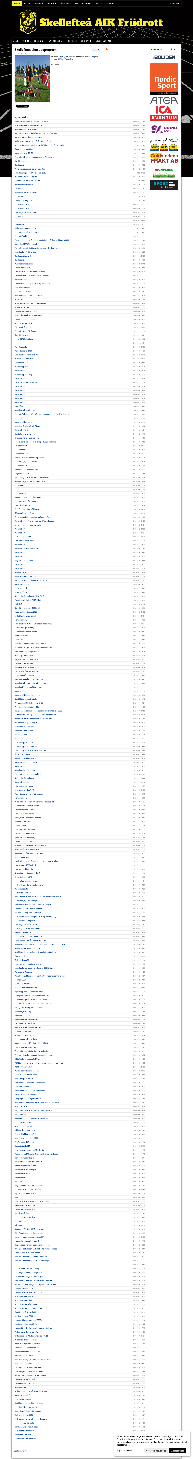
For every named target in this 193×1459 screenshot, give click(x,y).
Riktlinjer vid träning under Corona (28, 1007)
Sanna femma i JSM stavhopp (27, 1019)
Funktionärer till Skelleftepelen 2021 (29, 936)
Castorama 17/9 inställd (24, 663)
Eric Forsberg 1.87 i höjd (24, 1142)
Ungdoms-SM (20, 1114)
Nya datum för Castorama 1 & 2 (27, 873)
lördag (92, 57)
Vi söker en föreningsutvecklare (27, 707)
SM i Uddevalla (21, 347)
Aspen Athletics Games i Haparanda (29, 458)
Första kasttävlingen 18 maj (26, 1383)
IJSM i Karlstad (21, 588)
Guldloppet (19, 165)
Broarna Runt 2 (20, 398)
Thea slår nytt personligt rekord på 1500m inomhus (35, 442)
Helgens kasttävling (23, 932)
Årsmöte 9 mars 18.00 (23, 1126)
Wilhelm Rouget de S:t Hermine (27, 1344)
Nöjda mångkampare (23, 1364)
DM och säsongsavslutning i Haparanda (31, 580)
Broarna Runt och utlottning (26, 762)
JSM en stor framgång (24, 786)
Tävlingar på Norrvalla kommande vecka (31, 1419)
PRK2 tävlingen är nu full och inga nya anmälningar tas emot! (39, 1063)
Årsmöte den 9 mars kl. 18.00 (26, 1138)
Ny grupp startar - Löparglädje (27, 438)
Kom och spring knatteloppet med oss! (30, 750)
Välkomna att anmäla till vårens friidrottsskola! (33, 1280)
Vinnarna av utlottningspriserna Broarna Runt (33, 517)
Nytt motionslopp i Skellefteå (26, 469)
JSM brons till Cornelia (24, 869)
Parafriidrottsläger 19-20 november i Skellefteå (33, 647)
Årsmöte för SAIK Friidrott (25, 1439)
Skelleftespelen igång (23, 1300)
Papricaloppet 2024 (22, 367)
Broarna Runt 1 (20, 402)
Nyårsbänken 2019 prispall (25, 1170)
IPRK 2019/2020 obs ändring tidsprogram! (32, 1201)
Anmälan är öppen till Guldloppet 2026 (30, 173)
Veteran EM (19, 224)
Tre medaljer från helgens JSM (27, 671)
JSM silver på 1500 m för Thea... (27, 865)
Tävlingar (64, 3)
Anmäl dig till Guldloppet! (25, 410)
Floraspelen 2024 (22, 466)
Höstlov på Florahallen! (24, 655)
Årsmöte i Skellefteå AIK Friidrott (28, 426)
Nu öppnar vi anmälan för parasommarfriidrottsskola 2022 (38, 711)
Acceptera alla (177, 1451)
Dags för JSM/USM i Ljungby (26, 244)
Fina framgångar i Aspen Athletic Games (31, 1150)
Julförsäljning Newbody (24, 628)
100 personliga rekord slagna (26, 1047)
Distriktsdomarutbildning (25, 837)
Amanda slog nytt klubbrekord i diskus (30, 1375)
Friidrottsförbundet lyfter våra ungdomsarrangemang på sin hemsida (43, 414)
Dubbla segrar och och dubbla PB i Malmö (32, 477)
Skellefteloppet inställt (24, 742)
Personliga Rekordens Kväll (26, 924)
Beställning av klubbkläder (25, 758)
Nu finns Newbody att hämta (26, 822)
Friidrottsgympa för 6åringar (26, 901)
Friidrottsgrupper (33, 3)
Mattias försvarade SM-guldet (27, 1241)
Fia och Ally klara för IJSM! (25, 1134)
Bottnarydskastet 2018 (24, 1415)
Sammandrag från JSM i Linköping (29, 853)
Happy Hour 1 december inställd (28, 818)
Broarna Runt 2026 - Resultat (26, 177)
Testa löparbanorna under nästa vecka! (30, 644)
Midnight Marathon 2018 (24, 1431)
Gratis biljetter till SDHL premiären (28, 315)
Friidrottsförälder (21, 236)
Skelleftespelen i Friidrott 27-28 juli (29, 1308)
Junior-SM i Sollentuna (24, 339)
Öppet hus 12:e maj (22, 754)
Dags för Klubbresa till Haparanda (28, 1185)
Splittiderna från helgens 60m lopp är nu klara (33, 284)
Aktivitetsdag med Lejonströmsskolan (30, 303)
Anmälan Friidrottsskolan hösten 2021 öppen (33, 905)
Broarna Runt (20, 766)
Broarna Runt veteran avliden (26, 382)
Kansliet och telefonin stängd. (27, 1075)
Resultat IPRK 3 (21, 592)
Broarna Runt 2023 (22, 584)
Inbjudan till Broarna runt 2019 (27, 1407)
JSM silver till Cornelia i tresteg (27, 1269)
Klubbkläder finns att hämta (26, 699)
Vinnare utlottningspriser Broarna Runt (30, 169)
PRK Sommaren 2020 (23, 1067)
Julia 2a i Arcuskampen (24, 1399)
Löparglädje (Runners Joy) (25, 319)
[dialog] (152, 1443)
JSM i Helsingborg (22, 505)
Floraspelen (19, 485)
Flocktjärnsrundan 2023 (24, 541)
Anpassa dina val (124, 1450)
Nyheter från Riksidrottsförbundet (28, 1162)
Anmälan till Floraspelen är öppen (28, 295)
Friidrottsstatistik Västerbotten (27, 232)
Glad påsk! (19, 406)
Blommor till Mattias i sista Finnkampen (30, 845)
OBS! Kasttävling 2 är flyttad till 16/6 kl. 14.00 (32, 1360)
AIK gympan (19, 1225)
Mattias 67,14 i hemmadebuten (27, 1348)
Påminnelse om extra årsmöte (27, 1217)
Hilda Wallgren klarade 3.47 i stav (28, 1059)
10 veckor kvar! (21, 446)
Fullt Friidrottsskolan (23, 1031)
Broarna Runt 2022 (22, 782)
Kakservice (19, 189)
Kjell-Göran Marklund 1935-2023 (27, 608)
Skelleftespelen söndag (24, 1296)
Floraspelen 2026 (22, 204)
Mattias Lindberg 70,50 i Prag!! (27, 1316)
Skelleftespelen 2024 (23, 323)
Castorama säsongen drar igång (28, 497)
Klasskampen (20, 826)
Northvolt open (21, 735)
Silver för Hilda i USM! (23, 877)
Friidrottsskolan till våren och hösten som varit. (33, 1004)
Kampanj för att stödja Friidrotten (28, 1098)
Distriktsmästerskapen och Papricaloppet (31, 121)
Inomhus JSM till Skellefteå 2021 (28, 1189)
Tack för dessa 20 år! (23, 960)
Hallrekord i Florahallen (24, 731)
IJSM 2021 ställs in (22, 984)
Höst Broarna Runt (22, 857)
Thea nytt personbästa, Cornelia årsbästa (31, 1051)
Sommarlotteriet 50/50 (24, 153)
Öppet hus (19, 738)
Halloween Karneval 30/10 (25, 228)
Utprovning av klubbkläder (25, 1193)
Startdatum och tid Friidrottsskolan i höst (31, 1043)
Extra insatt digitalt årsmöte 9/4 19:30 (30, 272)
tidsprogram (63, 57)
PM (70, 57)
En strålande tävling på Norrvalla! (28, 509)
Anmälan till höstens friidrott (26, 129)
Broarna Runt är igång (23, 1395)
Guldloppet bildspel (23, 256)
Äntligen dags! (20, 572)
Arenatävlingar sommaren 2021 (27, 948)
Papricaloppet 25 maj (23, 375)
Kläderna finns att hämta (24, 513)
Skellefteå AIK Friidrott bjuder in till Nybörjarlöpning (35, 916)
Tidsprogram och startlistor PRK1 (28, 928)
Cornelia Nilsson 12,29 (24, 1288)
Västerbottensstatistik (24, 264)
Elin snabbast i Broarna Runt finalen (29, 1367)
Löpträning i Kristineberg (25, 1209)
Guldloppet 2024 (21, 363)
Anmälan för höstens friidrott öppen (29, 687)
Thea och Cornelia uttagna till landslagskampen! (34, 1055)
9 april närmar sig (22, 418)
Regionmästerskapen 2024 (25, 311)
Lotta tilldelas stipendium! (25, 616)
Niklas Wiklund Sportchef (25, 1205)
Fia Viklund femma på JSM (25, 1023)
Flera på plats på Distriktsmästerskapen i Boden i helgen (37, 248)
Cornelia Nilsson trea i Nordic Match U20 (31, 1257)
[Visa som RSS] (107, 50)
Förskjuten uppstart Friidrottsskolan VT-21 (32, 996)
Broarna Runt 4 (20, 390)
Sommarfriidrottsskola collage (27, 695)
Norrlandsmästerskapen (24, 778)
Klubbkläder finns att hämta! (26, 632)
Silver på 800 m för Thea (24, 1035)
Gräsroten (19, 299)
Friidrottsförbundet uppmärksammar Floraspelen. (35, 157)
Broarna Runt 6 (20, 379)
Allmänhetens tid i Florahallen (26, 810)
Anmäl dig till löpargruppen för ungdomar (31, 683)
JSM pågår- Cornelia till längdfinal (28, 1273)
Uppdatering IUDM (22, 1146)
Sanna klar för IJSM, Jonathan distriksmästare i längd (36, 1154)
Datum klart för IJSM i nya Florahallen (30, 1091)
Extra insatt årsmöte (23, 327)
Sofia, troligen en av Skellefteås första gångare (34, 141)
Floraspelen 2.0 (21, 620)
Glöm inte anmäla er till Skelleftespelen (30, 679)
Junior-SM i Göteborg (23, 1122)
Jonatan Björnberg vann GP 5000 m (29, 1292)
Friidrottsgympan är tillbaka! (26, 462)
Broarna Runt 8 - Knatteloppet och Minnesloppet (34, 521)
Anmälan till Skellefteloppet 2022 (28, 770)
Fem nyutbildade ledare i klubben (28, 774)
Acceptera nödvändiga (156, 1451)
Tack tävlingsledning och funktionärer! (30, 885)
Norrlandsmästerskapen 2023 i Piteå (29, 596)
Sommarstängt (21, 691)
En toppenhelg (20, 450)
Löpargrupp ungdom (23, 200)
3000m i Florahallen (22, 268)
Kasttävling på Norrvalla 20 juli (27, 1312)
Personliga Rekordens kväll (26, 193)
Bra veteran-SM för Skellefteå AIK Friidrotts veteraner (36, 133)
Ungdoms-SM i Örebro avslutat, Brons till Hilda (33, 1110)
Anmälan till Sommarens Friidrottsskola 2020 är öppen (37, 1102)
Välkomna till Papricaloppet (26, 723)
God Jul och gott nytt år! (24, 814)
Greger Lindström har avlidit (26, 988)
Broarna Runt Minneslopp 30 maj (28, 549)
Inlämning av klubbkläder (25, 829)
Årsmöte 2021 (20, 980)
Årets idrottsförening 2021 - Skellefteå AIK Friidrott (35, 715)
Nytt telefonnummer (23, 1015)
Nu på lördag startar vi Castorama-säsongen (33, 1245)
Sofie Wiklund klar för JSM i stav (28, 1352)
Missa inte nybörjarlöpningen (26, 881)
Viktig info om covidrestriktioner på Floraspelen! (34, 802)
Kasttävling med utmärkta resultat (28, 909)
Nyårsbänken (20, 1178)
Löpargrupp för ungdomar (25, 841)
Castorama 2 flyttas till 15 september (29, 1229)
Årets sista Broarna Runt (24, 727)
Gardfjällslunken (21, 335)
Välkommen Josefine (23, 972)
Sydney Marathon (22, 307)
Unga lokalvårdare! (22, 1213)
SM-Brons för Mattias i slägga (27, 849)
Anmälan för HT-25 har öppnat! (27, 252)
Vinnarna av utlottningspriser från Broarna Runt (33, 719)
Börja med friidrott (22, 473)
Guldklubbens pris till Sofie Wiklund (29, 1403)
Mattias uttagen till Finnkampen (27, 1253)
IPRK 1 (17, 1197)
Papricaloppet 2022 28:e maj (26, 746)
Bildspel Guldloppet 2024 (25, 359)
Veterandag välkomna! (24, 185)
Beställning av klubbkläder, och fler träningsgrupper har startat (40, 976)
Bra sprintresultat (21, 889)
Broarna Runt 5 (20, 386)
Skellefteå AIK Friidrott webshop (28, 1411)
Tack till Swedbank (22, 288)
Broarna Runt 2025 (22, 280)
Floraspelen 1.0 (21, 798)
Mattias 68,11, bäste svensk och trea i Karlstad (33, 1328)
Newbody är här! (21, 636)
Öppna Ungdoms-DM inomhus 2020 (29, 1166)
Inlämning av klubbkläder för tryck (28, 964)
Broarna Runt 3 (20, 394)
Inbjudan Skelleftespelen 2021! (27, 920)
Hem (18, 3)
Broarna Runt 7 (20, 371)
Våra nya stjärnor (21, 956)
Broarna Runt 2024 (22, 430)
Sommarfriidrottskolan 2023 (26, 576)
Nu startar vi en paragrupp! (25, 667)
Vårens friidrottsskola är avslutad (28, 1071)
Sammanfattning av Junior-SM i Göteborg (31, 1118)
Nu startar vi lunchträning (25, 434)
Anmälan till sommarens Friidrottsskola (30, 1083)
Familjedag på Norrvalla (24, 1423)
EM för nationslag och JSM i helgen (29, 1276)
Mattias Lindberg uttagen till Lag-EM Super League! (35, 1284)
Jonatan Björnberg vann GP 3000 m (29, 1320)
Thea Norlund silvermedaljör (26, 1039)
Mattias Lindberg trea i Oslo (26, 1324)
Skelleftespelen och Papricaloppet (29, 125)
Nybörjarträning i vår (23, 1435)
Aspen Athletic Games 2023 (26, 612)
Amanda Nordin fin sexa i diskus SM (29, 1237)
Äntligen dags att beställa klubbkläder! (30, 481)
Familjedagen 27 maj (23, 537)
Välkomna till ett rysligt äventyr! (27, 651)
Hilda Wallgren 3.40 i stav (25, 1130)
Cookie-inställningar (22, 1451)
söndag (54, 59)
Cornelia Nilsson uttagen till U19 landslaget (32, 1261)
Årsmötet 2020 (21, 1106)
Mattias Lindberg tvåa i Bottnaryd (28, 913)
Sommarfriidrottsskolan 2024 (26, 422)
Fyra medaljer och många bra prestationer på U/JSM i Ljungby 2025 (42, 240)
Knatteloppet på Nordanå (25, 1379)
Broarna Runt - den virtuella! (26, 1095)
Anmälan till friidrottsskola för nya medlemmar (33, 624)
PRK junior (19, 216)
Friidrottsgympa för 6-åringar (26, 331)
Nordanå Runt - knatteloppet (26, 1427)
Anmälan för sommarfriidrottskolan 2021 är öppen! (35, 968)
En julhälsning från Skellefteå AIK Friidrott (31, 1000)
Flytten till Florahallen (23, 1087)
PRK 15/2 (18, 604)
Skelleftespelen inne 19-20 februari (29, 794)
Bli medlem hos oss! (23, 291)
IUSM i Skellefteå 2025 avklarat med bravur (32, 276)
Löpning (50, 3)
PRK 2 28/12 (19, 1182)
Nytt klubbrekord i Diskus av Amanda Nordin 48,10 (35, 952)
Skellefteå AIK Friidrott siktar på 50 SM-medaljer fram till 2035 (39, 145)
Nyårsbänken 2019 (22, 1174)
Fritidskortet (19, 197)
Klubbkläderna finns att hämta (27, 806)
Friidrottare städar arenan (25, 1221)
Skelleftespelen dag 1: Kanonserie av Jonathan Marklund (38, 897)
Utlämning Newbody (23, 1011)
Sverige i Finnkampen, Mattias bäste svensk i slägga (36, 1249)
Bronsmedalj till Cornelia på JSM (28, 1027)
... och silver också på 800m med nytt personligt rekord (37, 861)
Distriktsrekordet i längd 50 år (27, 1332)
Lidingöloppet (20, 493)
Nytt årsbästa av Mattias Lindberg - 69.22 (31, 1336)
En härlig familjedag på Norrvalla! (28, 525)
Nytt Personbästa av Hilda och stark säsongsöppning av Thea (40, 944)
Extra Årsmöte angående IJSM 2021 (29, 1233)
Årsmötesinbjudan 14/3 (24, 790)
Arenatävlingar (20, 1387)
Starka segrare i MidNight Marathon (29, 1371)
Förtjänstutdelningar (23, 893)
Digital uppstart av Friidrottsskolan (29, 992)
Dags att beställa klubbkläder (27, 560)
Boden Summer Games (24, 1356)
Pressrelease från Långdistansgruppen (30, 940)
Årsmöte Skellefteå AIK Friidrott (27, 181)
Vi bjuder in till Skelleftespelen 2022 (29, 703)
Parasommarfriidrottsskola (25, 675)
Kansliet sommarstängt (24, 149)
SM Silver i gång (21, 161)
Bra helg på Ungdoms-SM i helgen (28, 137)
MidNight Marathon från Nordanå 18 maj (31, 1391)
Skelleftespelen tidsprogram (36, 50)
